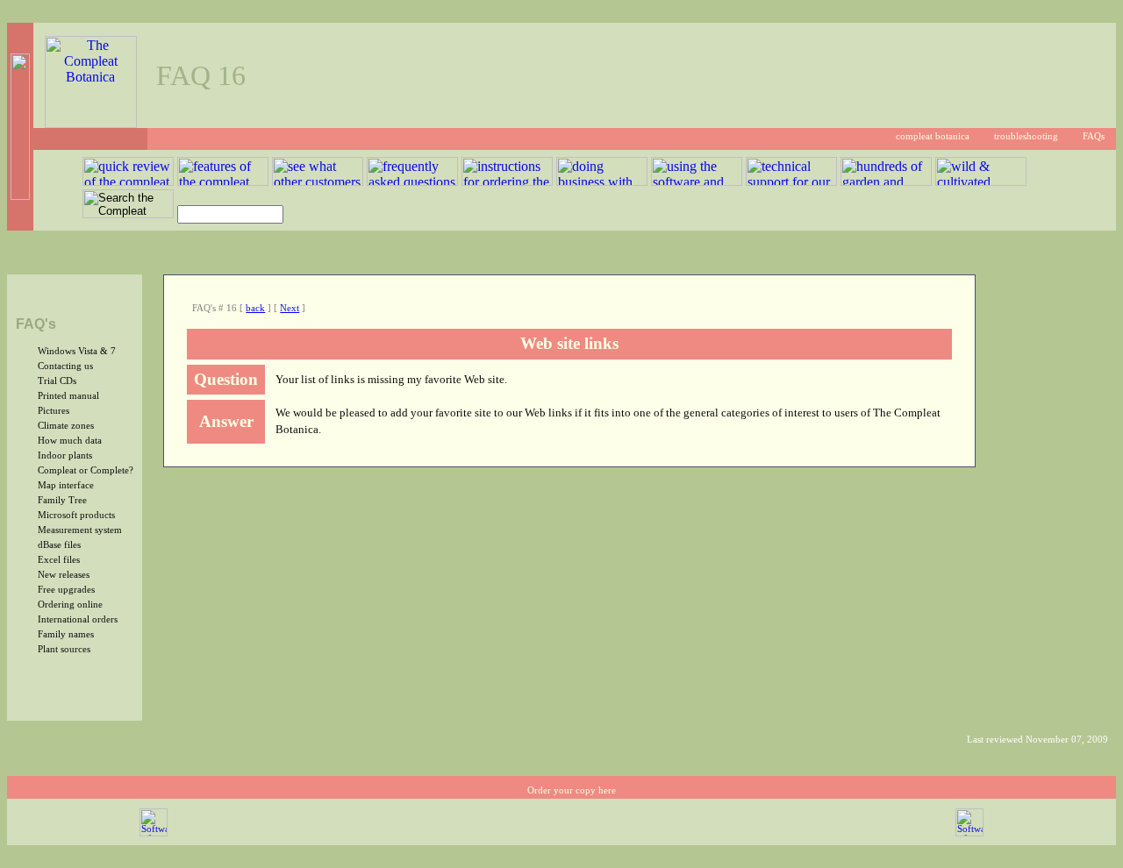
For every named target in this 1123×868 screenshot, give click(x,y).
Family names (66, 634)
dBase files (59, 545)
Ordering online (70, 604)
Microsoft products (76, 515)
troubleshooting (1026, 136)
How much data (70, 440)
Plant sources (64, 649)
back (255, 308)
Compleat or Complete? (85, 470)
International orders (78, 619)
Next (289, 308)
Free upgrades (66, 589)
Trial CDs (57, 381)
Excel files (59, 560)
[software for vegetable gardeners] (969, 833)
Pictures (53, 411)
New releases (63, 575)
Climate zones (66, 425)
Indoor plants (65, 455)
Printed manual (68, 396)
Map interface (66, 485)
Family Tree (62, 500)
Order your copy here (571, 790)
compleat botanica (932, 136)
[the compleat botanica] (91, 123)
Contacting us (65, 366)
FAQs (1094, 136)
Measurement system (80, 530)
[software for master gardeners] (153, 833)
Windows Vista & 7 (77, 351)
